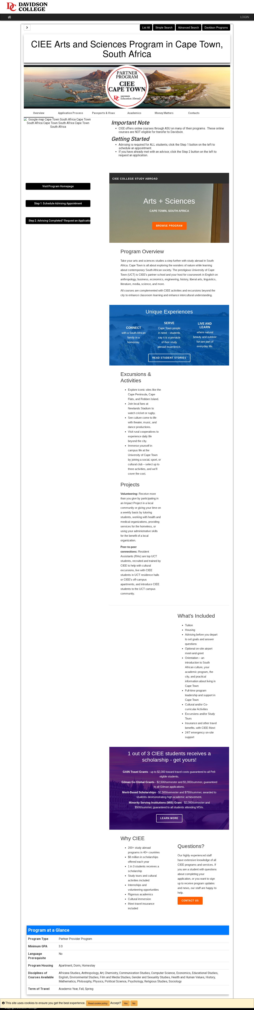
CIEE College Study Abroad (135, 178)
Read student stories (169, 357)
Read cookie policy (97, 1003)
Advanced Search (188, 27)
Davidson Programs (216, 27)
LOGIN (244, 17)
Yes (126, 1003)
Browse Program (169, 225)
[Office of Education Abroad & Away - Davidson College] (127, 7)
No (133, 1003)
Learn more (169, 818)
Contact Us (190, 900)
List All (146, 27)
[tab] (39, 113)
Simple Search (164, 27)
